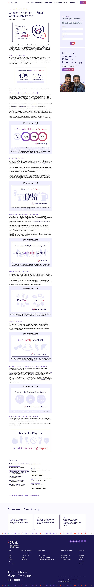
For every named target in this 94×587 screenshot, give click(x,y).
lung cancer (34, 103)
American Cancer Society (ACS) (39, 46)
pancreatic (24, 106)
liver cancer (32, 373)
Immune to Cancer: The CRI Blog (18, 9)
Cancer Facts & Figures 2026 (37, 487)
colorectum (29, 278)
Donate (83, 2)
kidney (33, 106)
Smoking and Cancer (35, 463)
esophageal (15, 106)
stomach (35, 221)
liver (28, 106)
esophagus (22, 278)
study (26, 46)
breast (20, 106)
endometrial (40, 221)
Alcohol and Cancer (35, 469)
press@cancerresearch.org (33, 495)
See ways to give (67, 69)
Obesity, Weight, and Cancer (37, 474)
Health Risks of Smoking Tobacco (16, 480)
